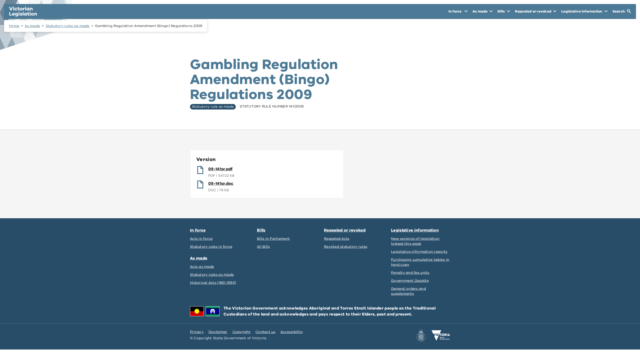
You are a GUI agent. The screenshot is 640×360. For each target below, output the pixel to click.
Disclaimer (218, 332)
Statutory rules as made (68, 26)
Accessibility (291, 332)
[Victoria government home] (441, 335)
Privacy (197, 332)
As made (32, 26)
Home (14, 26)
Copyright (241, 332)
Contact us (266, 332)
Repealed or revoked (345, 230)
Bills (261, 230)
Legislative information (415, 230)
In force (198, 230)
